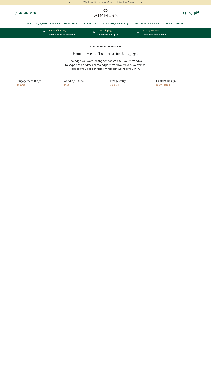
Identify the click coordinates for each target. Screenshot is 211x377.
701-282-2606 (27, 13)
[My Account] (190, 13)
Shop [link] (66, 85)
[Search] (184, 13)
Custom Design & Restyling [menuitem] (114, 23)
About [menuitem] (166, 23)
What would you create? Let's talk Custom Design (105, 2)
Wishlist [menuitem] (180, 23)
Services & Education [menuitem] (146, 23)
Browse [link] (21, 85)
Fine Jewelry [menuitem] (87, 23)
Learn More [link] (162, 85)
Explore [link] (114, 85)
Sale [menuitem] (29, 23)
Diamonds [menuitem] (69, 23)
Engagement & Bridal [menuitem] (47, 23)
